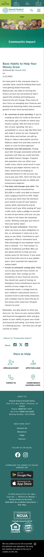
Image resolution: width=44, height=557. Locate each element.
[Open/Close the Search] (31, 10)
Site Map (22, 504)
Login (22, 16)
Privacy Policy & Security (20, 499)
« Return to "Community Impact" (17, 338)
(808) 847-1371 (25, 409)
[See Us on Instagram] (25, 454)
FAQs (22, 435)
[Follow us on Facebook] (18, 454)
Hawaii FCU (20, 70)
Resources (22, 431)
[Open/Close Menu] (38, 10)
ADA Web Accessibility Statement (20, 502)
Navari (32, 496)
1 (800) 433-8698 (26, 411)
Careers (22, 439)
